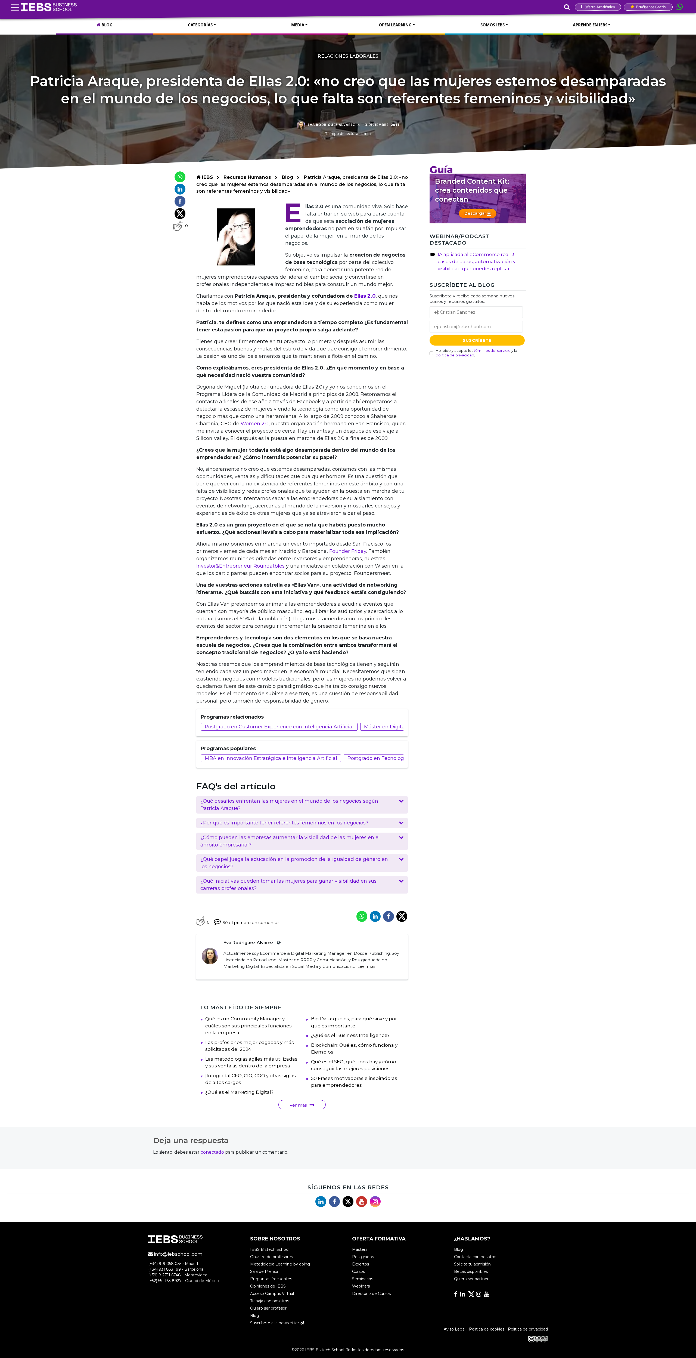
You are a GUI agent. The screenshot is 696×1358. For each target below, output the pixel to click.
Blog (287, 177)
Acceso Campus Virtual (272, 1293)
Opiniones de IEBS (268, 1286)
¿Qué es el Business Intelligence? (350, 1035)
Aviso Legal (454, 1329)
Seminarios (362, 1278)
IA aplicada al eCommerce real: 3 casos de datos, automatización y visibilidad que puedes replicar (476, 261)
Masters (359, 1249)
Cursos (358, 1271)
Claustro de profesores (271, 1256)
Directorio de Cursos (371, 1293)
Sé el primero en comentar (251, 922)
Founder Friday (347, 551)
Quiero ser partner (471, 1278)
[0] (177, 225)
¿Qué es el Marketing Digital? (239, 1092)
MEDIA (297, 24)
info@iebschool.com (178, 1254)
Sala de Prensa (264, 1271)
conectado (212, 1152)
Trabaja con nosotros (269, 1300)
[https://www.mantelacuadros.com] (278, 942)
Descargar (475, 213)
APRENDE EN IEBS (590, 24)
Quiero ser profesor (268, 1308)
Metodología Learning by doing (280, 1264)
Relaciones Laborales (348, 56)
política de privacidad (455, 355)
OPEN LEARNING (395, 24)
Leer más (366, 966)
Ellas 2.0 (365, 296)
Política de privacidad (528, 1329)
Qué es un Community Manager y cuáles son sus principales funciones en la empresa (248, 1025)
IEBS (207, 177)
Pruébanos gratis (650, 6)
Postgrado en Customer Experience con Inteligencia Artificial (279, 727)
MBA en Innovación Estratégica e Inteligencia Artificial (271, 758)
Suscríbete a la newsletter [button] (275, 1322)
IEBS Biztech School (269, 1249)
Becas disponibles (471, 1271)
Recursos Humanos (247, 177)
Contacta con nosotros (475, 1256)
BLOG (106, 24)
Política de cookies (486, 1329)
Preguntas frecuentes (271, 1278)
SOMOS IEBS (492, 24)
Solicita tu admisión (472, 1264)
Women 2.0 (255, 424)
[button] (302, 805)
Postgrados (363, 1256)
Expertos (360, 1264)
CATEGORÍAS (200, 24)
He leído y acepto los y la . (476, 352)
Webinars (361, 1286)
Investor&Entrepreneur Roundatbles (240, 566)
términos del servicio (492, 350)
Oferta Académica (599, 6)
